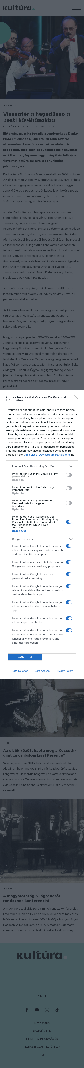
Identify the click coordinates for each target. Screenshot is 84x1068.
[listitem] (42, 466)
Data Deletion (20, 670)
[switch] (69, 475)
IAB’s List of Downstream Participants (47, 454)
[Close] (76, 397)
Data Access (42, 670)
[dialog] (42, 534)
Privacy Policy (64, 670)
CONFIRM (25, 656)
